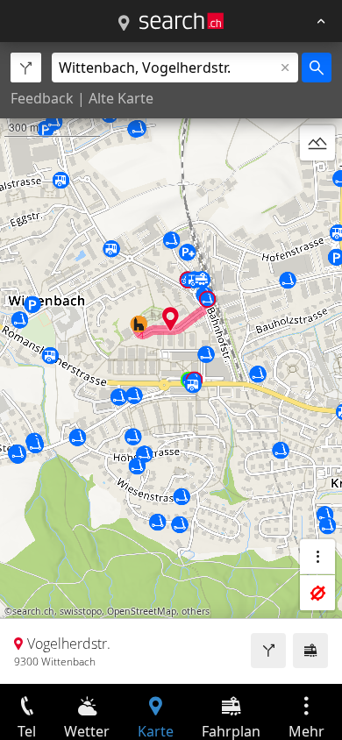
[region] (171, 363)
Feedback (42, 98)
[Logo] (181, 21)
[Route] (268, 650)
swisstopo (81, 611)
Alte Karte (121, 98)
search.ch (33, 611)
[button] (170, 319)
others (196, 611)
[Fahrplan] (310, 650)
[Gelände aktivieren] (317, 142)
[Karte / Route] (123, 23)
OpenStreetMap (141, 611)
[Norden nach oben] (317, 185)
